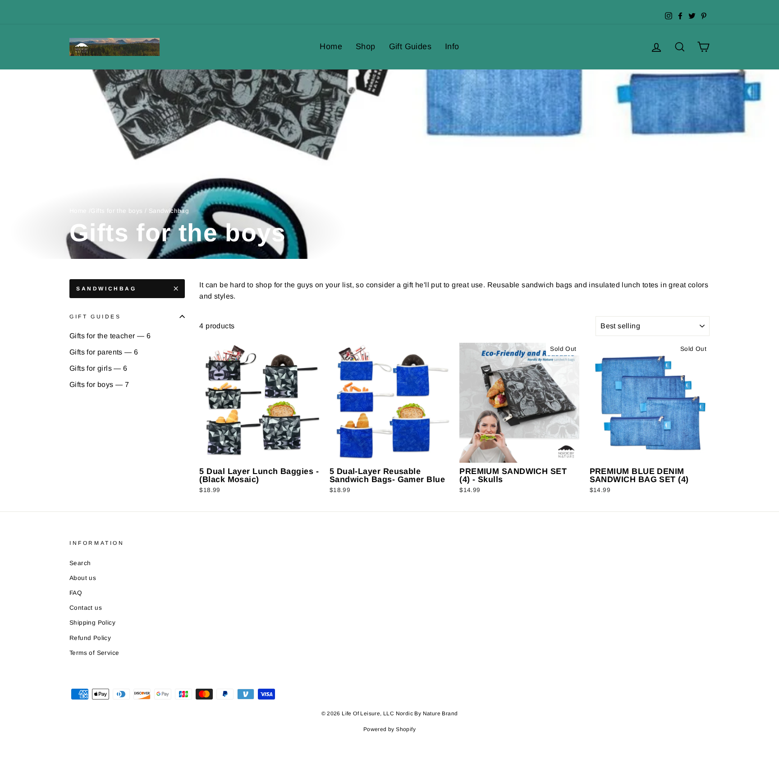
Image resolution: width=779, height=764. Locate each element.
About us (82, 578)
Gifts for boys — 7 (99, 384)
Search (80, 563)
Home (331, 46)
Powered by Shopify (389, 729)
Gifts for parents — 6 (103, 352)
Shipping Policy (92, 622)
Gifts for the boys (116, 210)
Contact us (85, 607)
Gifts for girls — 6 (98, 368)
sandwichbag (106, 288)
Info (452, 46)
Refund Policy (90, 638)
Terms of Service (94, 652)
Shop (366, 46)
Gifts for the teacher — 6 (110, 336)
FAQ (75, 592)
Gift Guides (410, 46)
